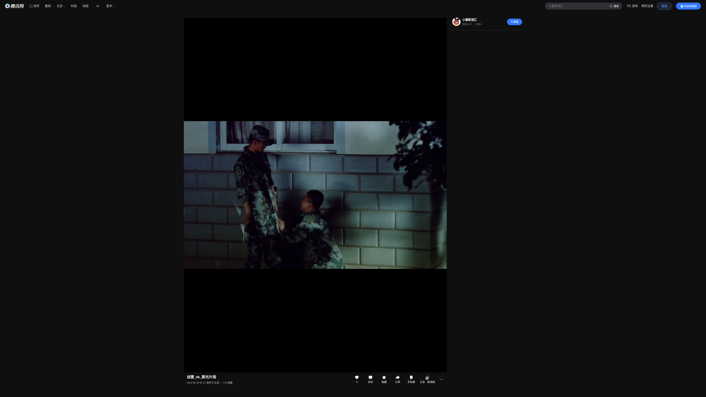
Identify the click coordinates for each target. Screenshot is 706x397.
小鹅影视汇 (469, 19)
